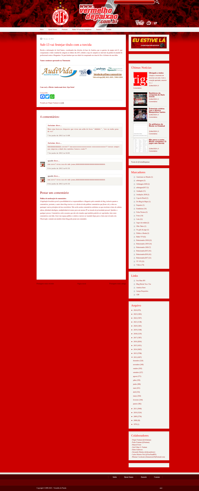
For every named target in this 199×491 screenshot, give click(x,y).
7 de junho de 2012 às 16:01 (59, 153)
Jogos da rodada (141, 223)
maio (135, 388)
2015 (135, 345)
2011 (135, 409)
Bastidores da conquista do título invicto (157, 95)
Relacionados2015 (142, 251)
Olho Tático (140, 226)
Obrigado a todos (156, 73)
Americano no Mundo (143, 177)
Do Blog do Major (142, 202)
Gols (137, 219)
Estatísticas (139, 209)
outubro (135, 368)
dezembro (136, 361)
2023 (135, 314)
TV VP (138, 261)
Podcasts (65, 29)
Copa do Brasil (141, 198)
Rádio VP (139, 237)
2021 (135, 322)
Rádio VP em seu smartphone (81, 29)
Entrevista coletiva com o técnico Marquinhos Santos (157, 110)
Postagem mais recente (45, 284)
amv (161, 488)
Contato (108, 29)
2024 (135, 310)
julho (135, 380)
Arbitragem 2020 (141, 184)
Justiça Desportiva (142, 291)
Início (42, 29)
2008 (135, 420)
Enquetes (139, 205)
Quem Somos (52, 29)
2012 (135, 357)
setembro (136, 372)
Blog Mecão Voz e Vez (143, 284)
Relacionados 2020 (142, 247)
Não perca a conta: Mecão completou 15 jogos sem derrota (157, 141)
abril (134, 392)
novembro (136, 365)
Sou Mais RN (140, 281)
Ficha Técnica (140, 212)
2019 (135, 330)
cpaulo (50, 161)
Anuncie (99, 29)
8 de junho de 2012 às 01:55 (59, 168)
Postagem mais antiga (117, 284)
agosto (135, 376)
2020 (135, 326)
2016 (135, 342)
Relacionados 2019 (142, 244)
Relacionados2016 (142, 254)
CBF (137, 295)
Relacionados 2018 (142, 240)
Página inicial (81, 284)
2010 (135, 413)
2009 (135, 416)
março (135, 396)
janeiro (135, 404)
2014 (135, 349)
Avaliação (139, 191)
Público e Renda (141, 233)
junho (135, 384)
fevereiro (136, 400)
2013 (135, 353)
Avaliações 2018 (141, 195)
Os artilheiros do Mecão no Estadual (157, 125)
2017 (135, 338)
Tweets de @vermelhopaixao (140, 162)
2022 (135, 318)
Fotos (138, 216)
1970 (135, 424)
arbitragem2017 (141, 188)
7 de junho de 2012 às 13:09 (59, 135)
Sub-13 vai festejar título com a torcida (66, 44)
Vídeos (138, 265)
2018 (135, 334)
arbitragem (139, 180)
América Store (141, 288)
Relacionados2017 (142, 258)
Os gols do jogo (141, 230)
